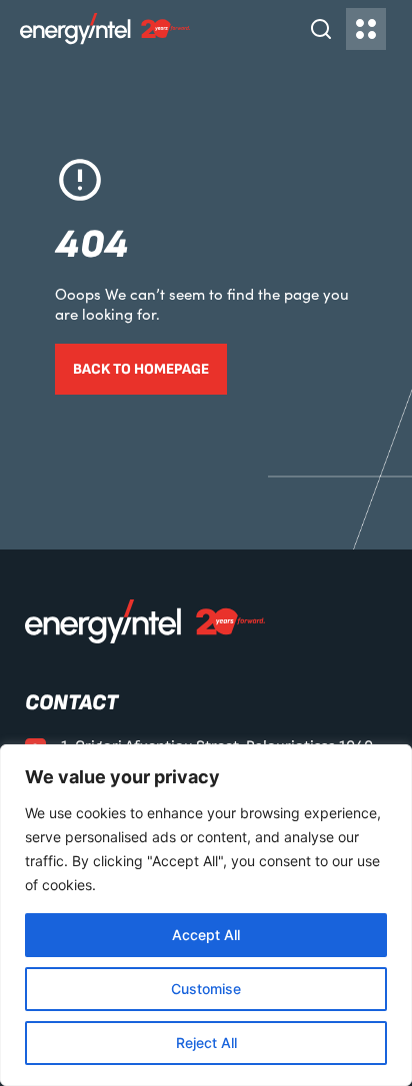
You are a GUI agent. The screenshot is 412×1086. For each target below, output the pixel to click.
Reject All (206, 1042)
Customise (206, 988)
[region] (206, 915)
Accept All (206, 934)
